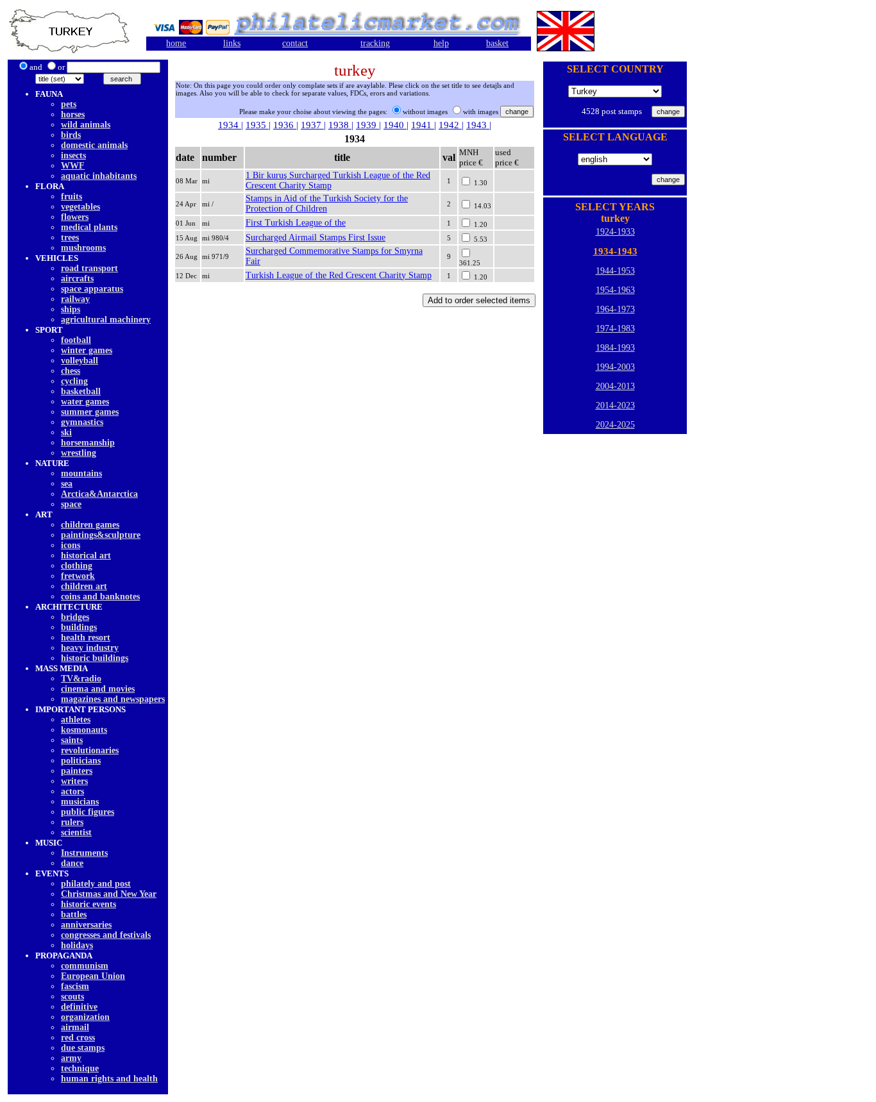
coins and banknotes (100, 596)
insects (73, 155)
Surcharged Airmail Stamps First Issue (315, 237)
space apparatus (92, 289)
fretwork (78, 576)
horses (73, 114)
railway (75, 299)
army (71, 1058)
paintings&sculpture (100, 535)
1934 (229, 125)
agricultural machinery (106, 319)
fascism (75, 986)
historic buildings (94, 658)
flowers (74, 217)
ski (66, 432)
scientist (76, 832)
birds (71, 135)
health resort (85, 637)
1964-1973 (615, 309)
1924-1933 (615, 232)
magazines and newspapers (113, 699)
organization (85, 1017)
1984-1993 (615, 348)
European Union (93, 976)
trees (70, 237)
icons (70, 545)
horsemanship (88, 442)
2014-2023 (615, 405)
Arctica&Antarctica (99, 494)
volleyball (79, 360)
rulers (72, 822)
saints (72, 740)
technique (80, 1068)
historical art (86, 555)
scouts (72, 996)
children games (90, 525)
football (76, 340)
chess (70, 371)
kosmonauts (84, 730)
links (231, 43)
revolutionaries (90, 750)
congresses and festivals (106, 935)
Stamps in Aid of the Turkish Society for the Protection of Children (327, 203)
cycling (74, 381)
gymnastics (82, 422)
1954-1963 (615, 290)
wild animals (85, 124)
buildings (79, 627)
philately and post (96, 884)
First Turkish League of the (296, 223)
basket (497, 43)
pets (68, 104)
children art (84, 586)
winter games (86, 350)
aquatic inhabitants (99, 176)
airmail (75, 1027)
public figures (87, 812)
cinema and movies (98, 689)
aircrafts (77, 278)
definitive (79, 1007)
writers (74, 781)
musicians (80, 801)
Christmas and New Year (108, 894)
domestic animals (94, 145)
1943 (477, 125)
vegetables (80, 207)
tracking (375, 43)
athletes (75, 719)
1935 (257, 125)
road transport (89, 268)
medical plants (89, 227)
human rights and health (109, 1078)
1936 (284, 125)
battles (74, 914)
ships (70, 309)
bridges (75, 617)
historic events (88, 904)
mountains (81, 473)
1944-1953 (615, 271)
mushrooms (83, 248)
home (176, 43)
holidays (77, 945)
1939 (367, 125)
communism (84, 966)
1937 (312, 125)
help (441, 43)
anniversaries (86, 925)
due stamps (83, 1048)
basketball (81, 391)
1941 (422, 125)
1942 (450, 125)
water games (85, 401)
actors (72, 791)
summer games (90, 412)
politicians (81, 760)
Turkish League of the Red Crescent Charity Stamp (339, 275)
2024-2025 (615, 425)
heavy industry (90, 648)
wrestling (78, 453)
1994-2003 (615, 367)
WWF (73, 166)
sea (66, 483)
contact (295, 43)
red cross (78, 1037)
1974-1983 (615, 328)
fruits (71, 196)
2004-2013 (615, 386)
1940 (395, 125)
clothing (76, 566)
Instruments (84, 853)
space (71, 504)
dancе (72, 863)
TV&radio (81, 678)
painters (76, 771)
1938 (339, 125)
